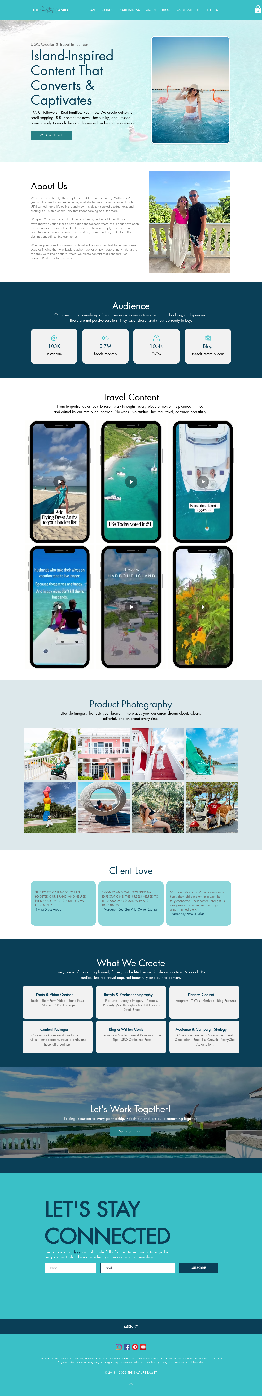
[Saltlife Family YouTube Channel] (143, 1347)
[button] (129, 9)
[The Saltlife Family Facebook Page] (127, 1347)
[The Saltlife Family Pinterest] (135, 1347)
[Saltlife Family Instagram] (119, 1347)
